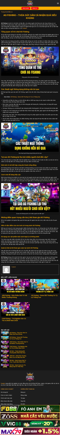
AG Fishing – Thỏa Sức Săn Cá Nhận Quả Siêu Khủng (18, 333)
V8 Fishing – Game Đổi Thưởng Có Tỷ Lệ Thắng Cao (25, 97)
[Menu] (58, 3)
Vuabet (24, 28)
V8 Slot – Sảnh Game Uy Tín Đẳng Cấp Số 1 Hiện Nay (18, 365)
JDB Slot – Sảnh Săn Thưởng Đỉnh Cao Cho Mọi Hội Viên (18, 356)
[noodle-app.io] (30, 3)
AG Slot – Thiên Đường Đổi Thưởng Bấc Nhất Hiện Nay (17, 351)
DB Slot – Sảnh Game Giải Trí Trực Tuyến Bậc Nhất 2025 (18, 361)
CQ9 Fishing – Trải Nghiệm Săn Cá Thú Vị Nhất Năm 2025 (14, 319)
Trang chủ (4, 12)
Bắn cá (10, 12)
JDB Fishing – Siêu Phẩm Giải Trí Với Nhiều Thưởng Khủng (14, 296)
